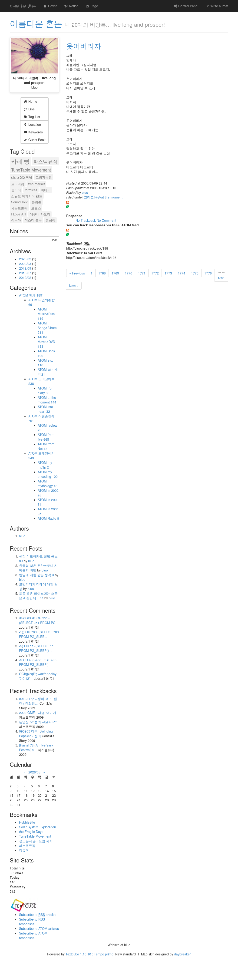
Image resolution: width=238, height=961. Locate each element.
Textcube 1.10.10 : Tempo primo (89, 954)
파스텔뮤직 (45, 161)
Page (93, 5)
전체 (36, 295)
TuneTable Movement (31, 170)
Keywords (35, 132)
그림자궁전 (44, 177)
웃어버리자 (83, 46)
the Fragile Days (31, 831)
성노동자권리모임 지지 (36, 841)
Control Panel (187, 5)
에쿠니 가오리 (40, 214)
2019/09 (25, 268)
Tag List (33, 116)
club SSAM (21, 177)
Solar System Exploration (37, 827)
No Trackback (86, 220)
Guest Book (36, 139)
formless (31, 190)
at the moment (47, 399)
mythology (47, 485)
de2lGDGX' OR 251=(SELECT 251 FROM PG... (38, 620)
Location (34, 124)
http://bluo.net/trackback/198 (87, 248)
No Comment (106, 220)
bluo (85, 192)
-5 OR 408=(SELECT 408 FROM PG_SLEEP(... (37, 662)
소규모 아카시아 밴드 (26, 196)
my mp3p (45, 464)
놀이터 (16, 190)
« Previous (77, 273)
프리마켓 (17, 184)
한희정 (50, 220)
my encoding (48, 474)
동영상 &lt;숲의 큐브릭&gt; (38, 722)
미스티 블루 (33, 220)
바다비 (46, 190)
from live (46, 437)
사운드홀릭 (19, 208)
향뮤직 (24, 850)
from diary (46, 390)
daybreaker (182, 954)
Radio (53, 518)
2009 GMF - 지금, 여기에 (37, 712)
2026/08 (34, 772)
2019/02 (25, 277)
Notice (73, 5)
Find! (53, 240)
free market (36, 184)
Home (32, 101)
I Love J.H (18, 214)
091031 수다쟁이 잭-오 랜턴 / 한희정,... (38, 701)
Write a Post (218, 5)
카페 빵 (20, 161)
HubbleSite (27, 822)
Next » (74, 285)
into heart (45, 409)
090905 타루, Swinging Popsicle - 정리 (36, 733)
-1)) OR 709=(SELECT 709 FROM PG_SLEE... (39, 634)
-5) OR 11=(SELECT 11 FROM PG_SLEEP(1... (36, 648)
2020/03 (25, 263)
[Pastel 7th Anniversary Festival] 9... (36, 747)
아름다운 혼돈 (23, 6)
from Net (46, 446)
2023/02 (25, 259)
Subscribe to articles (37, 914)
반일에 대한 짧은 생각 (36, 574)
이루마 (16, 220)
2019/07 (25, 273)
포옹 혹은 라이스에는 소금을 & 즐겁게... (38, 595)
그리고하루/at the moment (103, 197)
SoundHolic (19, 202)
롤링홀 (36, 202)
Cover (52, 5)
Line (31, 109)
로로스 (36, 208)
